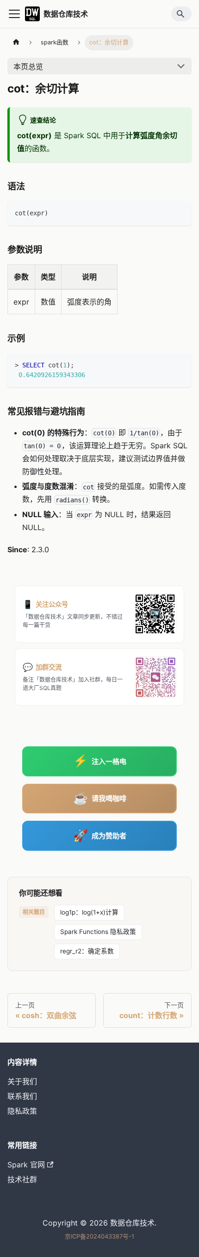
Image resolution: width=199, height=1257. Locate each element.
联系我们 (22, 1096)
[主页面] (16, 42)
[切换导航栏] (14, 14)
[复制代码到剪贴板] (180, 212)
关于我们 (22, 1081)
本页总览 (28, 66)
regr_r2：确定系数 (87, 951)
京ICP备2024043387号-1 (99, 1236)
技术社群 (22, 1179)
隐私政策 (22, 1111)
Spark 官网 (26, 1164)
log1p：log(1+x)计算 (89, 912)
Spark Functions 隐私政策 (98, 931)
